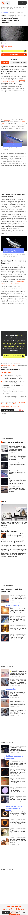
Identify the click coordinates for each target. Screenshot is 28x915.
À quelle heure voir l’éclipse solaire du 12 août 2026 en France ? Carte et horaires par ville (17, 535)
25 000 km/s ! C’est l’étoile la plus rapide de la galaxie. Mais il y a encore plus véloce (18, 610)
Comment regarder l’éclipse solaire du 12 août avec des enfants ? (18, 840)
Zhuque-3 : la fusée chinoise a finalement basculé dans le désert (18, 598)
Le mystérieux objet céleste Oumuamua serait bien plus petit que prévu (17, 464)
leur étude (7, 120)
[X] (9, 909)
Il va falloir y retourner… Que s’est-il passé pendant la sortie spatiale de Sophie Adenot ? (18, 712)
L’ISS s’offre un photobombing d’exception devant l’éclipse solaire (18, 781)
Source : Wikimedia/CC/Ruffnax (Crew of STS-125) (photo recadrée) (14, 255)
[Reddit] (16, 909)
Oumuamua (6, 372)
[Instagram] (12, 909)
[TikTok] (7, 909)
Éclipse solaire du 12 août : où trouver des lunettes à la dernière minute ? (13, 546)
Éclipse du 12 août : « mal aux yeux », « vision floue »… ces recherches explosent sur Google (18, 799)
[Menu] (8, 3)
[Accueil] (3, 3)
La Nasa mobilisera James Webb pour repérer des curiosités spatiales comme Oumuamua (13, 391)
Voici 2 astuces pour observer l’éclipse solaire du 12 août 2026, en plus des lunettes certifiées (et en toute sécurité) (14, 541)
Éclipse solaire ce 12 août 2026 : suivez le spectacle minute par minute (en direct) (17, 831)
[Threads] (24, 909)
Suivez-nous (5, 62)
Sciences (5, 12)
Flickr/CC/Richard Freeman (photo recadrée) (13, 403)
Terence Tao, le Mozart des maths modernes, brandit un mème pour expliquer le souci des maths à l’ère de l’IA (18, 673)
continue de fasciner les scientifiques (13, 80)
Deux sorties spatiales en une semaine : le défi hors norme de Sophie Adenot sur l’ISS (18, 619)
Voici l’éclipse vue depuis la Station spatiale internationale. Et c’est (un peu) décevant (18, 790)
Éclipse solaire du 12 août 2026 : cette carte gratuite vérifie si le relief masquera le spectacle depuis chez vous (13, 554)
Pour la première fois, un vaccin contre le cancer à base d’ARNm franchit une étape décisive (17, 703)
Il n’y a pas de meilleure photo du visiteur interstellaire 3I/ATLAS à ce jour (13, 382)
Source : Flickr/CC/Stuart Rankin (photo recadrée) (13, 148)
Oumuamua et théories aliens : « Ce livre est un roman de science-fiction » (14, 397)
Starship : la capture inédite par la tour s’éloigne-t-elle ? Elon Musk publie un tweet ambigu (18, 682)
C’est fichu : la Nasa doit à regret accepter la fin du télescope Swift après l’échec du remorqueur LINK (18, 637)
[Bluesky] (21, 909)
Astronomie (20, 12)
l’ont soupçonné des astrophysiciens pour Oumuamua (12, 282)
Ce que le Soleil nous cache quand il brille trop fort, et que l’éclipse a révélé (18, 772)
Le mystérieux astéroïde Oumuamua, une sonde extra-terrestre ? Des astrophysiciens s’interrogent (18, 457)
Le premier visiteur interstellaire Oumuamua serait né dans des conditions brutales (17, 489)
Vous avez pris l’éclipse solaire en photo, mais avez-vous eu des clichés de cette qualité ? (18, 822)
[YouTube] (4, 909)
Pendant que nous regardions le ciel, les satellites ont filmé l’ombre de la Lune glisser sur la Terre (18, 749)
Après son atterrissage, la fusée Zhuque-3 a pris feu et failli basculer (18, 694)
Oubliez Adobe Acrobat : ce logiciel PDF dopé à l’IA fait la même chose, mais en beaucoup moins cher (17, 448)
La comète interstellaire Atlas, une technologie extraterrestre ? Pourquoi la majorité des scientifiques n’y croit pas (13, 377)
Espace (12, 12)
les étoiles (15, 300)
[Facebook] (14, 909)
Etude (4, 413)
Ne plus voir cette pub (7, 439)
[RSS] (19, 909)
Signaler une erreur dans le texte (10, 406)
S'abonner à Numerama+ (12, 356)
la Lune (23, 88)
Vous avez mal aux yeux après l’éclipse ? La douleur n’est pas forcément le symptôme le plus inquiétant (18, 763)
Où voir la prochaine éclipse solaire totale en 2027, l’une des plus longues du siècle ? (18, 813)
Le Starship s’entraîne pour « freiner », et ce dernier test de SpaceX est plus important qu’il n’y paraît (18, 628)
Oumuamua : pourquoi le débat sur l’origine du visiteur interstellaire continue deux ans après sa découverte (17, 481)
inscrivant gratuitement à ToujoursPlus (10, 364)
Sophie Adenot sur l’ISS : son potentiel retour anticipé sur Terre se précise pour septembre (14, 550)
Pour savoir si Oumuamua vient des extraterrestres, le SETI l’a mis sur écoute (17, 472)
